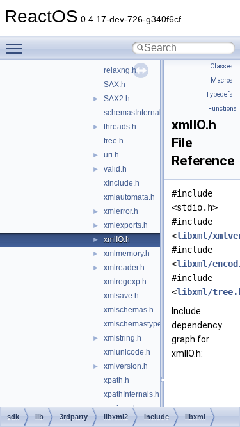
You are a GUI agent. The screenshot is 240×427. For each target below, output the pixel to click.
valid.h (115, 169)
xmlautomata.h (129, 197)
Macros (222, 80)
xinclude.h (122, 183)
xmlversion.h (126, 366)
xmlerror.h (121, 211)
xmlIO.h (117, 239)
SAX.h (114, 84)
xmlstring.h (122, 338)
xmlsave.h (121, 295)
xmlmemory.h (127, 253)
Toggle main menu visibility (16, 48)
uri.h (111, 154)
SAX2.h (117, 98)
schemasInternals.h (138, 112)
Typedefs (219, 94)
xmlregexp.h (125, 281)
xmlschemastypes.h (138, 323)
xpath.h (116, 380)
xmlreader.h (124, 267)
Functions (222, 108)
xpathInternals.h (131, 394)
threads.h (120, 126)
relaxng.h (120, 70)
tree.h (114, 140)
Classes (221, 66)
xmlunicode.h (127, 352)
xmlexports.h (126, 225)
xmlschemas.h (129, 309)
